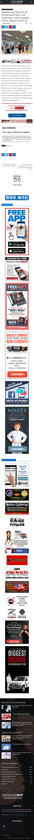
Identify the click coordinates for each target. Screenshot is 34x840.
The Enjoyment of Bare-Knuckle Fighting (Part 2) (9, 165)
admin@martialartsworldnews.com (17, 814)
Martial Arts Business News (12, 7)
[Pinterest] (10, 27)
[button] (17, 121)
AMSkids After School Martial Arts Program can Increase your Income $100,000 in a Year (22, 724)
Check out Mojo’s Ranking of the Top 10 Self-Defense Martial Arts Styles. (24, 167)
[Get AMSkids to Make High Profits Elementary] (6, 708)
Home (3, 7)
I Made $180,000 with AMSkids (21, 714)
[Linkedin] (14, 27)
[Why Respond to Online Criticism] (6, 747)
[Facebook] (3, 27)
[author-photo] (17, 182)
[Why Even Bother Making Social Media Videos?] (6, 755)
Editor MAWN (6, 23)
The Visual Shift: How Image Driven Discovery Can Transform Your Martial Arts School (22, 737)
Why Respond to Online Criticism (21, 744)
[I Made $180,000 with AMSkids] (6, 717)
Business (9, 145)
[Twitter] (6, 27)
